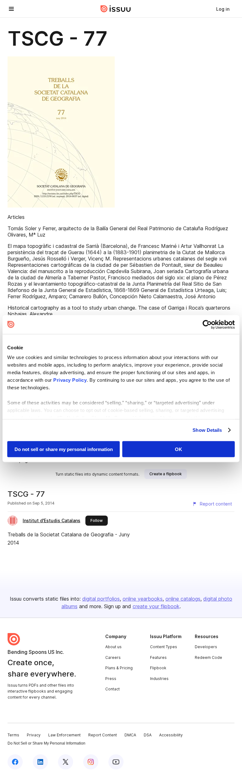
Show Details (207, 430)
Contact (112, 689)
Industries (159, 678)
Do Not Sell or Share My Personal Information (46, 743)
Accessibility (171, 735)
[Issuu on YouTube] (116, 761)
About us (113, 646)
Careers (113, 657)
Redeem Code (208, 657)
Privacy (34, 735)
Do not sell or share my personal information (63, 449)
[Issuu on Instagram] (90, 761)
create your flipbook (156, 606)
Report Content (102, 735)
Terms (13, 735)
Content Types (163, 646)
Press (110, 678)
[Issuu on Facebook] (15, 761)
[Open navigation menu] (11, 9)
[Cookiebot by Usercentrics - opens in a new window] (207, 324)
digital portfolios (101, 599)
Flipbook (158, 668)
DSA (148, 735)
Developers (206, 646)
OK (178, 449)
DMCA (130, 735)
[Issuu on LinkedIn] (40, 761)
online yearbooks (143, 599)
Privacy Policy (70, 380)
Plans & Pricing (119, 668)
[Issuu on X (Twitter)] (65, 761)
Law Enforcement (64, 735)
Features (158, 657)
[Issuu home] (115, 8)
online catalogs (182, 599)
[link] (222, 9)
